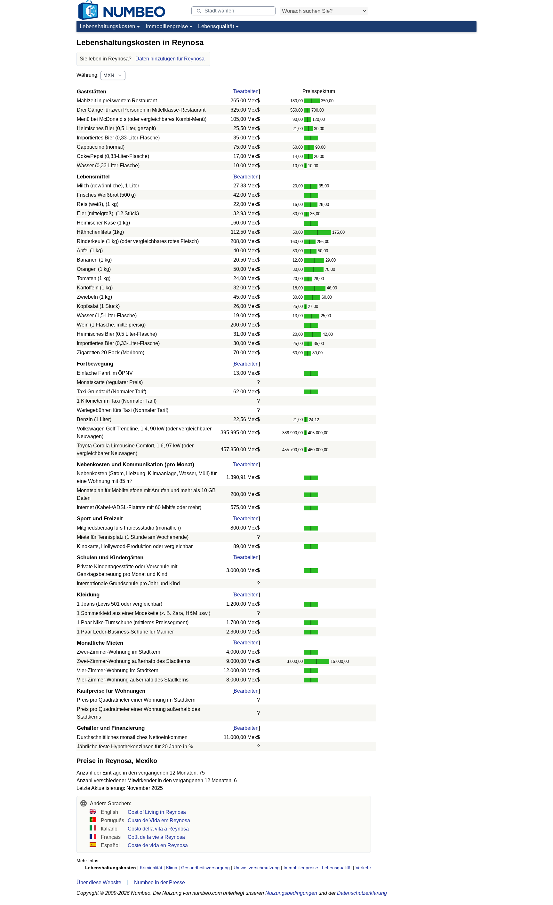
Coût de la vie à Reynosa (156, 837)
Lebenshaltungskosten (107, 26)
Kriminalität (151, 867)
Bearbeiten (246, 91)
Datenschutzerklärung (362, 893)
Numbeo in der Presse (159, 882)
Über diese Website (98, 882)
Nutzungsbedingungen (291, 893)
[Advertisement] (429, 75)
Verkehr (363, 867)
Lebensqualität (216, 26)
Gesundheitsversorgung (205, 867)
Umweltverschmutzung (257, 867)
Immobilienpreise (167, 26)
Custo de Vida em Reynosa (159, 820)
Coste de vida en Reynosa (158, 845)
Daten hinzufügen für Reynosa (169, 58)
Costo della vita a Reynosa (158, 828)
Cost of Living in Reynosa (157, 812)
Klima (171, 867)
